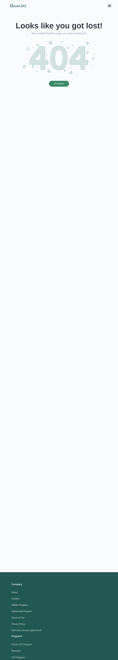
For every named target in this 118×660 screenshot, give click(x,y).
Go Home (59, 83)
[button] (109, 5)
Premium (16, 651)
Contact (15, 598)
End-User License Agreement (26, 630)
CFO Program (18, 657)
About (15, 592)
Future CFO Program (22, 644)
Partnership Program (22, 611)
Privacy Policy (18, 624)
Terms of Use (18, 617)
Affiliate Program (20, 605)
